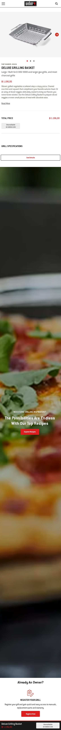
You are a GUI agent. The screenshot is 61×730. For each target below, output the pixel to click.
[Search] (57, 3)
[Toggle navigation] (3, 3)
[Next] (57, 34)
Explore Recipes (30, 432)
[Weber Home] (30, 3)
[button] (30, 103)
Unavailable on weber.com (48, 725)
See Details (30, 158)
